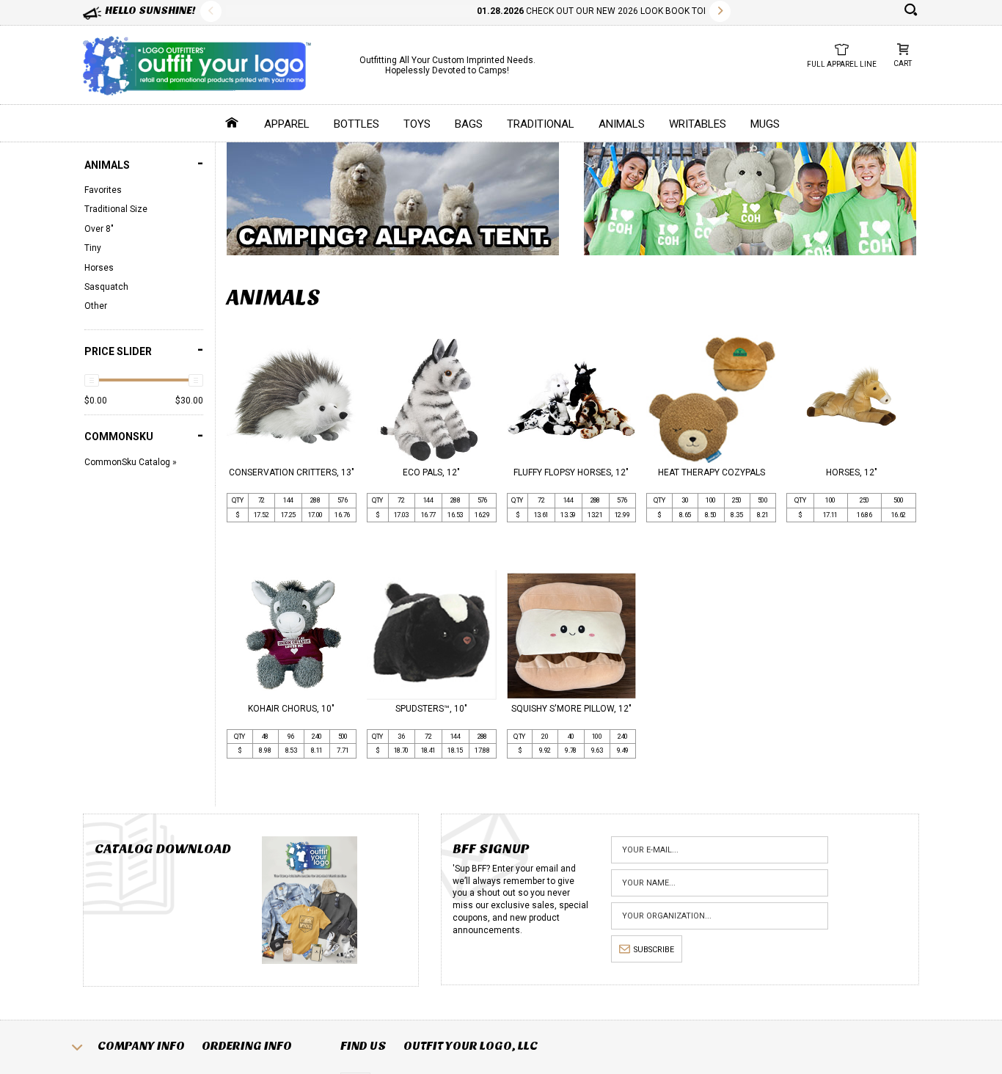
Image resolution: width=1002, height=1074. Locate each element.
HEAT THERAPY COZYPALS (711, 472)
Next (720, 11)
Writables (697, 124)
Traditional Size (115, 209)
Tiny (92, 248)
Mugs (765, 124)
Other (95, 306)
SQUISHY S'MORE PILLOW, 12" (571, 709)
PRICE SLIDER (143, 349)
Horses (99, 268)
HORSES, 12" (851, 472)
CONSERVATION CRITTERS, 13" (291, 472)
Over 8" (99, 229)
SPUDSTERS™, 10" (431, 709)
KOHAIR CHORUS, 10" (291, 709)
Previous (211, 11)
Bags (469, 124)
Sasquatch (106, 287)
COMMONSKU (143, 435)
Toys (417, 124)
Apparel (287, 124)
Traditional (540, 124)
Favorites (103, 190)
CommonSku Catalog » (130, 462)
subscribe (654, 949)
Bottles (356, 124)
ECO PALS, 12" (431, 472)
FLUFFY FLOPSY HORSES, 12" (571, 472)
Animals (622, 124)
